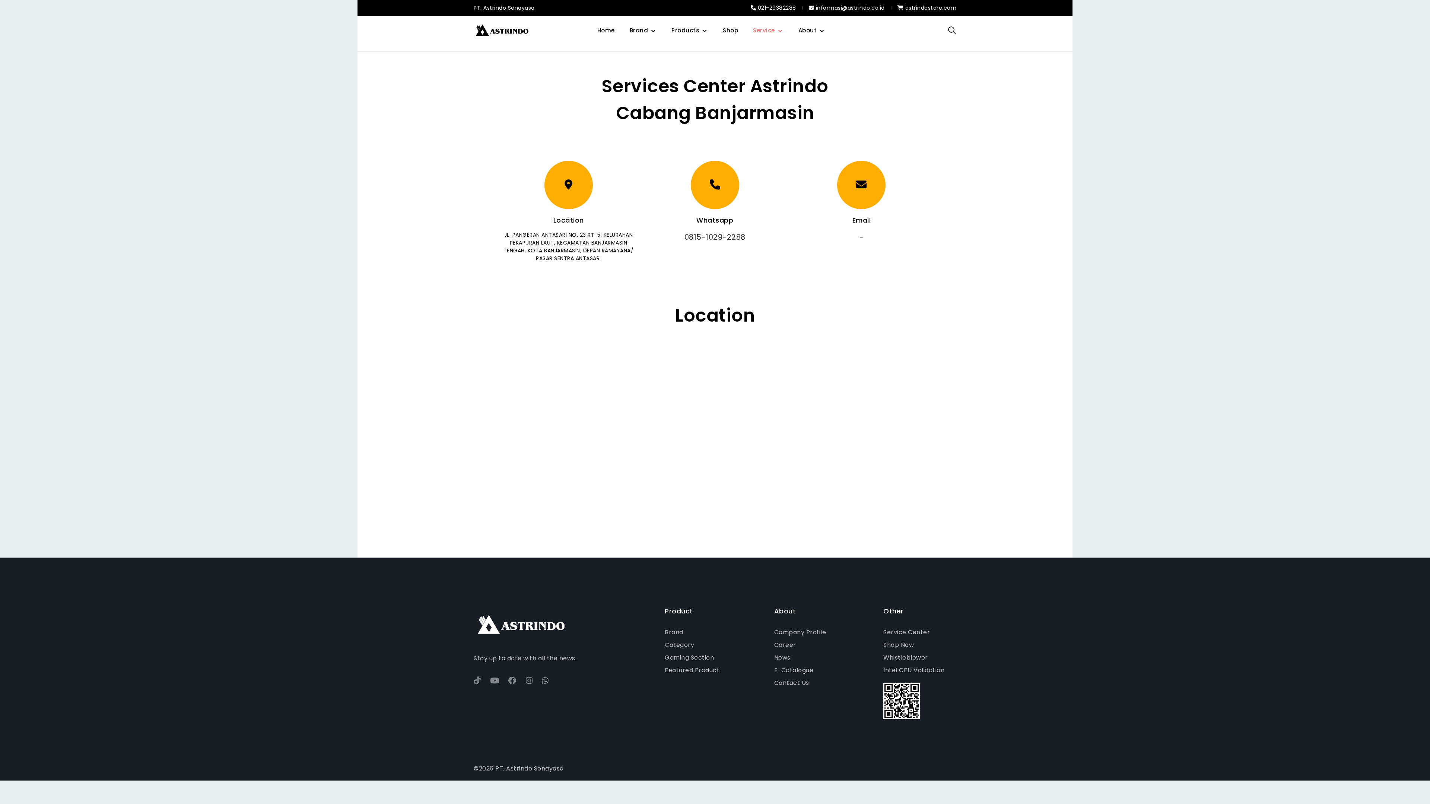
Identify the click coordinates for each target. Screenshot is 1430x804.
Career (785, 645)
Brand (639, 30)
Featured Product (692, 670)
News (782, 657)
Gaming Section (689, 657)
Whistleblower (905, 657)
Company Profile (800, 632)
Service (764, 30)
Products (685, 30)
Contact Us (791, 683)
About (807, 30)
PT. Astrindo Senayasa (504, 8)
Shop (730, 30)
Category (679, 645)
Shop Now (898, 645)
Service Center (906, 632)
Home (606, 30)
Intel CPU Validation (913, 670)
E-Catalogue (794, 670)
